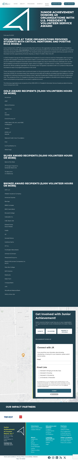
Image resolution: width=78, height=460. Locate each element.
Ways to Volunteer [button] (36, 427)
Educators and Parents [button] (51, 426)
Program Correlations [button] (49, 433)
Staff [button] (32, 441)
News (47, 4)
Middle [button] (48, 442)
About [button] (33, 437)
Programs (31, 4)
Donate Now (56, 3)
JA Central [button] (22, 458)
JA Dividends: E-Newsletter (47, 377)
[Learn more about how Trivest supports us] (8, 417)
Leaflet (61, 401)
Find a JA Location (66, 442)
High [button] (47, 444)
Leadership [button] (34, 439)
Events (39, 4)
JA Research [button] (34, 445)
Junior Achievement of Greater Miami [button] (67, 439)
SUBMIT (54, 391)
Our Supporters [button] (65, 431)
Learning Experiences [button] (50, 438)
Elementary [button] (49, 440)
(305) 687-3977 (8, 444)
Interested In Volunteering (47, 375)
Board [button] (33, 443)
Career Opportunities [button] (35, 449)
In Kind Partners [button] (65, 433)
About (22, 4)
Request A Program (64, 331)
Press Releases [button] (35, 446)
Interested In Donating (46, 373)
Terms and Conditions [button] (10, 456)
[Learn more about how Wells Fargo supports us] (21, 417)
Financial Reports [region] (66, 435)
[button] (24, 4)
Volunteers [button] (35, 426)
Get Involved (69, 3)
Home (16, 4)
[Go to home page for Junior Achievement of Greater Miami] (6, 4)
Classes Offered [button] (35, 429)
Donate (40, 331)
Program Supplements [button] (50, 430)
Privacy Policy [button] (20, 456)
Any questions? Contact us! (43, 339)
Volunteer (51, 331)
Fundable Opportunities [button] (65, 428)
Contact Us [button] (8, 443)
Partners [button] (64, 426)
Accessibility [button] (28, 456)
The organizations (24, 50)
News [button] (32, 452)
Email (39, 359)
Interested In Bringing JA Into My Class (50, 371)
